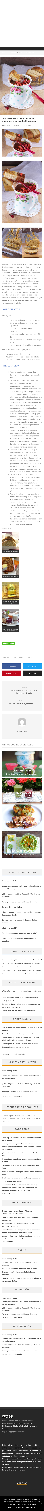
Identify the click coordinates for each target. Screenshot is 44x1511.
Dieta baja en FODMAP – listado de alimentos (20, 1044)
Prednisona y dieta (9, 881)
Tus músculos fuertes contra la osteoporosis (20, 974)
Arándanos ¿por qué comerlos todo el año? (19, 933)
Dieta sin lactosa (8, 1194)
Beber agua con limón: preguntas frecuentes (20, 997)
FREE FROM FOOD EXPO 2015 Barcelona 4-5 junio (24, 690)
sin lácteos (6, 657)
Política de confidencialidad (26, 1507)
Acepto (10, 1507)
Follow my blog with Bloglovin (13, 1054)
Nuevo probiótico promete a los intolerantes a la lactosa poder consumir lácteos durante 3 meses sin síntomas (21, 1146)
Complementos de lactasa (12, 1181)
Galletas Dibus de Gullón (12, 907)
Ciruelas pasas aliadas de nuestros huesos (19, 967)
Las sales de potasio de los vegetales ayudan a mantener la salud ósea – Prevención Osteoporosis (21, 1238)
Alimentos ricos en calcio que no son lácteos (20, 1034)
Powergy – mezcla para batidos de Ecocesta (19, 902)
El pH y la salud (8, 1001)
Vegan (15, 657)
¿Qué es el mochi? (9, 928)
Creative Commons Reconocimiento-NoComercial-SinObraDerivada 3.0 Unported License (19, 1426)
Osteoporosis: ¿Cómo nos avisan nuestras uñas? (22, 960)
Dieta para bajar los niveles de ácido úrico (18, 1010)
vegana (21, 657)
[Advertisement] (22, 23)
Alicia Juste (6, 125)
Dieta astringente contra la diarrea (15, 1047)
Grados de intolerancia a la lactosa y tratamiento (21, 1178)
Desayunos (17, 125)
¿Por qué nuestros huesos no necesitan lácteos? (21, 963)
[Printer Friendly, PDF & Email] (8, 646)
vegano (29, 657)
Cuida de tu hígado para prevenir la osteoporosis (21, 970)
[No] (41, 1504)
